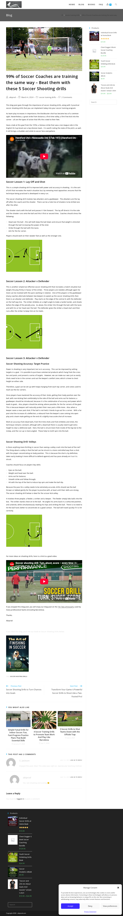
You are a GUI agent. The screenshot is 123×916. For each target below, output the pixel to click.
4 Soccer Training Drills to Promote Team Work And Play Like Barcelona (44, 735)
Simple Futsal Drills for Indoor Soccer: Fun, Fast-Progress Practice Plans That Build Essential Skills (18, 735)
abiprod (12, 97)
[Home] (62, 15)
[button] (118, 887)
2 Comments (67, 97)
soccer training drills (47, 97)
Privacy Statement (90, 912)
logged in (20, 799)
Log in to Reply (76, 760)
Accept (70, 906)
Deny (90, 906)
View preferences (110, 906)
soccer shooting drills (18, 676)
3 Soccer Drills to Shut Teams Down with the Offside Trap (70, 732)
